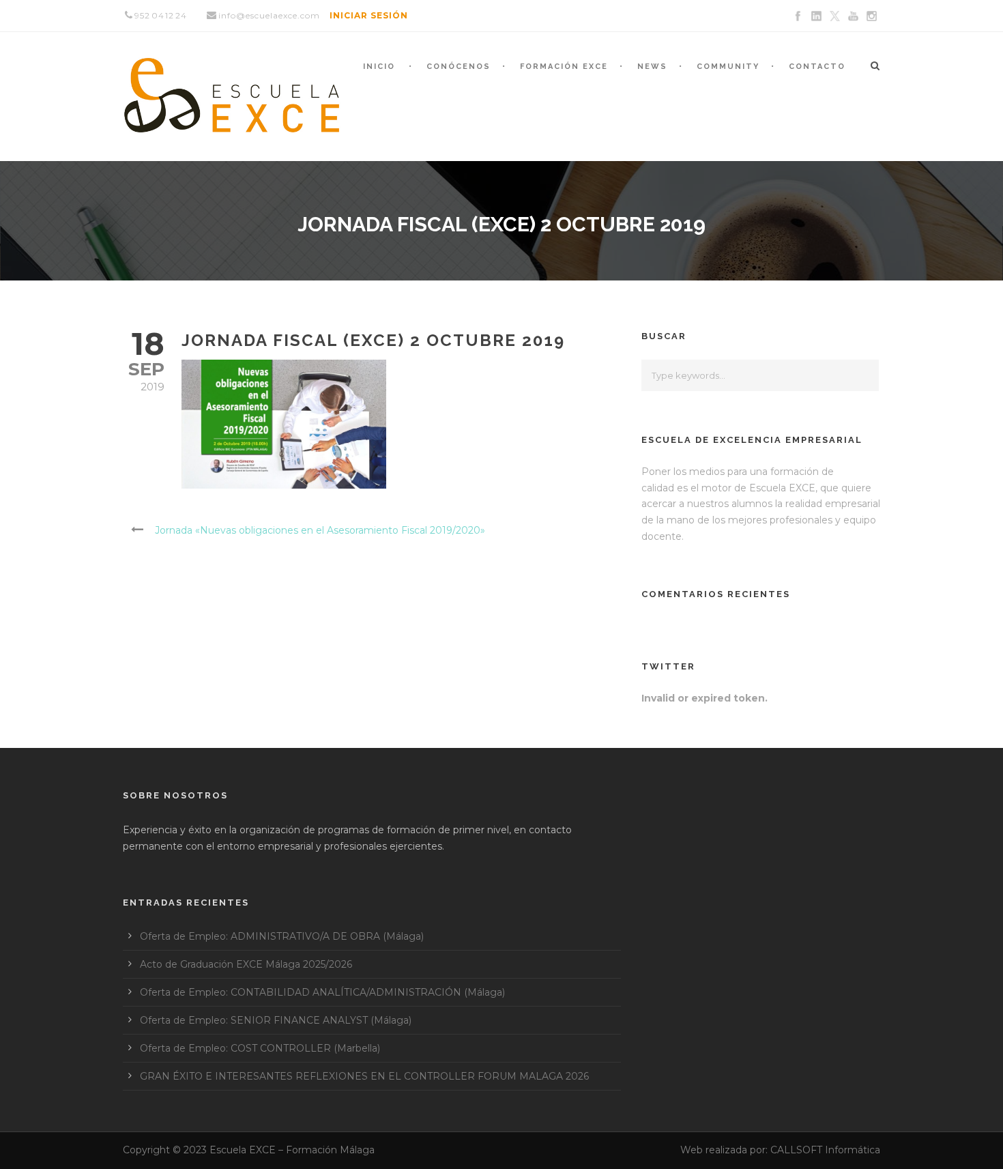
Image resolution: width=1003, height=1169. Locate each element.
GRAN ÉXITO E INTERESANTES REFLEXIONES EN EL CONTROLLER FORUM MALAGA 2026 (364, 1076)
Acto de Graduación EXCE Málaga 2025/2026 (246, 964)
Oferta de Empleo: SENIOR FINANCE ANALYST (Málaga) (275, 1020)
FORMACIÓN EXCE (564, 66)
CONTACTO (817, 66)
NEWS (652, 66)
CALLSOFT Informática (825, 1150)
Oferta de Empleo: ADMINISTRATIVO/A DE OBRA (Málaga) (282, 936)
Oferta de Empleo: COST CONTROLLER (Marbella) (260, 1048)
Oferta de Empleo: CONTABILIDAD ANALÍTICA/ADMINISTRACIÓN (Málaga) (322, 992)
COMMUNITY (728, 66)
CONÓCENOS (458, 66)
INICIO (379, 66)
